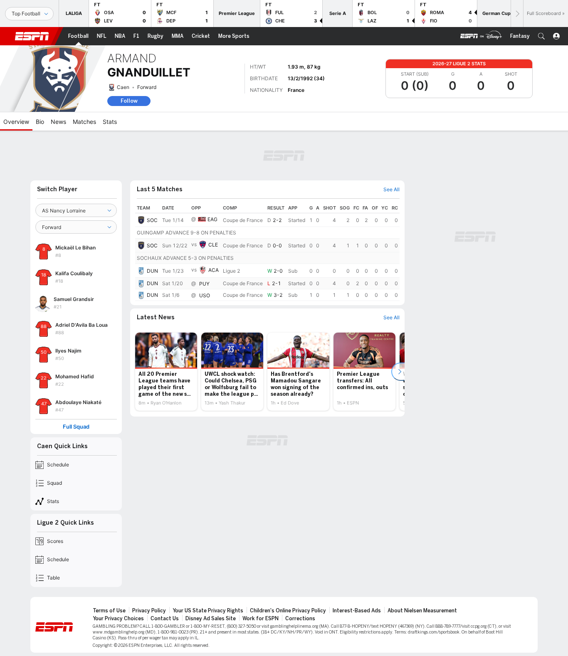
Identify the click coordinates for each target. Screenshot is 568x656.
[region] (267, 252)
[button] (541, 36)
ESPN (32, 36)
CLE (213, 245)
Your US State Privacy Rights (208, 611)
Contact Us (165, 618)
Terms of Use (109, 611)
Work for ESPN (260, 618)
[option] (166, 372)
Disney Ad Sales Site (210, 618)
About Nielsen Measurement (422, 611)
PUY (204, 284)
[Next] (517, 13)
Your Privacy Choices (118, 618)
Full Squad (76, 427)
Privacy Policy (149, 611)
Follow (129, 101)
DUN (152, 271)
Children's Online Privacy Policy (288, 611)
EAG (212, 219)
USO (204, 295)
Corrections (300, 618)
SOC (152, 220)
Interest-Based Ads (357, 611)
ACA (213, 270)
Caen (123, 87)
